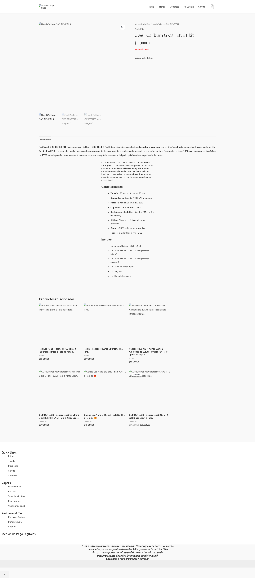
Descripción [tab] (45, 139)
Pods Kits (145, 24)
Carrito (201, 6)
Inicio (151, 6)
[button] (122, 27)
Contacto (174, 6)
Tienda (162, 6)
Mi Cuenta (189, 6)
